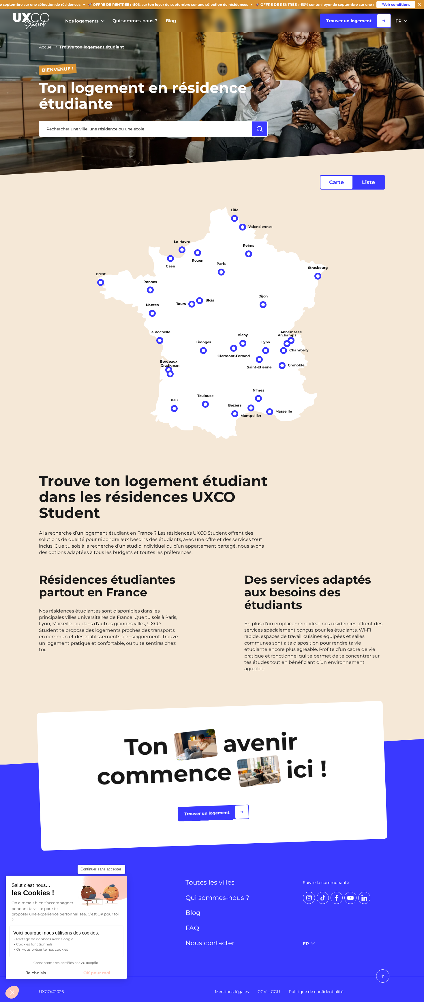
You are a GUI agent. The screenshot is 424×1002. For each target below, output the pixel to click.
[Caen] (170, 258)
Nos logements (82, 21)
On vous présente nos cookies (42, 949)
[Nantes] (152, 313)
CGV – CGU (269, 991)
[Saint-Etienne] (259, 359)
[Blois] (199, 300)
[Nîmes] (258, 398)
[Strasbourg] (317, 276)
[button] (12, 992)
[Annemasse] (291, 340)
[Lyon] (265, 350)
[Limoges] (203, 350)
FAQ (192, 928)
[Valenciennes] (242, 227)
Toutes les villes (209, 882)
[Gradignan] (170, 373)
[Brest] (100, 282)
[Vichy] (242, 343)
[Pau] (174, 408)
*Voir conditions (396, 4)
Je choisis (36, 972)
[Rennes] (150, 289)
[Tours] (191, 303)
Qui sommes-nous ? (134, 20)
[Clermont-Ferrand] (233, 348)
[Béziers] (234, 413)
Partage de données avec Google (44, 939)
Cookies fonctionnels (34, 944)
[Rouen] (197, 252)
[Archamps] (287, 343)
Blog (171, 20)
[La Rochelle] (159, 340)
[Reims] (248, 253)
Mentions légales (232, 991)
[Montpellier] (250, 407)
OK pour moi (96, 972)
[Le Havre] (182, 249)
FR (398, 21)
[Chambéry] (283, 350)
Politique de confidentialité (316, 991)
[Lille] (234, 218)
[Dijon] (263, 304)
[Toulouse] (205, 404)
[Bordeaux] (168, 369)
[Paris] (221, 271)
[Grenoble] (282, 365)
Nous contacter (209, 943)
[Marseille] (269, 411)
